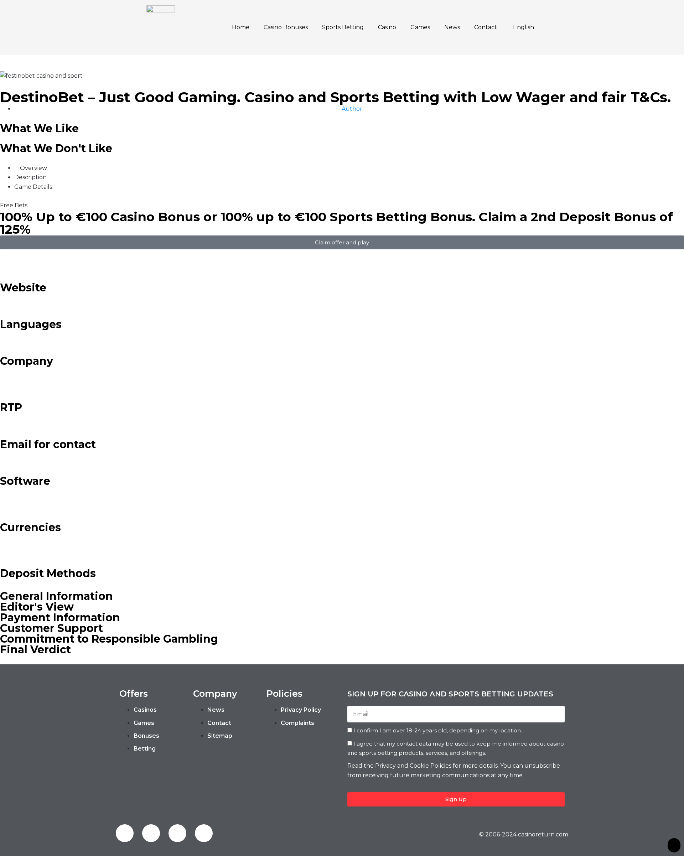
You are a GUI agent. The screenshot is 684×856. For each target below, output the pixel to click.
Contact (485, 27)
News (452, 27)
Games (420, 27)
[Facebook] (125, 833)
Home (240, 27)
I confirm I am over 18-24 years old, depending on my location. (437, 730)
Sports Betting (343, 27)
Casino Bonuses (286, 27)
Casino (387, 27)
